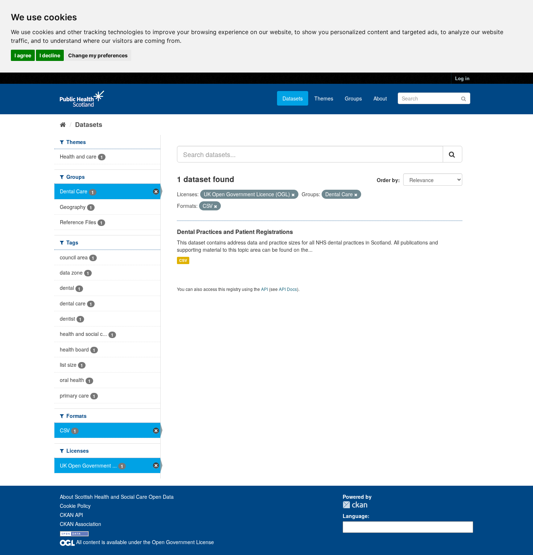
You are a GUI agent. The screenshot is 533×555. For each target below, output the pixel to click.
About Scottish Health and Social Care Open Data (117, 496)
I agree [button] (23, 55)
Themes (323, 98)
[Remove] (293, 194)
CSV (183, 260)
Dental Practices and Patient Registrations (235, 231)
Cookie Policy (75, 505)
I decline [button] (50, 55)
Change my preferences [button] (98, 55)
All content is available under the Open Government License (144, 542)
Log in (462, 78)
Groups (353, 98)
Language (355, 515)
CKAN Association (80, 523)
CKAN (355, 505)
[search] (452, 154)
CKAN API (71, 514)
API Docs (288, 289)
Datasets (292, 98)
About (380, 98)
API (264, 289)
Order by (387, 180)
